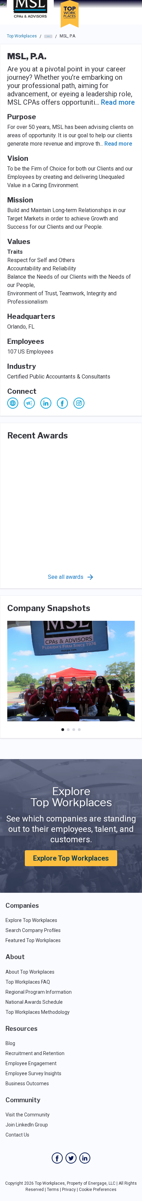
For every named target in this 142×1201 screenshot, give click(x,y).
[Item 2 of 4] (68, 729)
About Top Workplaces (30, 972)
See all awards (65, 577)
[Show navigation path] (48, 36)
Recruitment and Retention (35, 1053)
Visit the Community (28, 1114)
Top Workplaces (22, 36)
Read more (118, 102)
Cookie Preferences (97, 1189)
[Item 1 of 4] (62, 729)
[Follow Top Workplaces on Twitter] (71, 1158)
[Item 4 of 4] (79, 729)
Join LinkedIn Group (27, 1125)
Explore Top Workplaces (71, 858)
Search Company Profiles (33, 930)
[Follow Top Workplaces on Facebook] (57, 1158)
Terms (53, 1189)
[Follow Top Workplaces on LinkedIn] (84, 1158)
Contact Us (17, 1135)
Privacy (69, 1189)
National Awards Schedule (34, 1002)
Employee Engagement (31, 1063)
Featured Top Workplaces (33, 940)
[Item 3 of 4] (73, 729)
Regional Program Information (39, 992)
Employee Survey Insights (33, 1073)
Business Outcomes (27, 1083)
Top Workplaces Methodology (38, 1012)
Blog (10, 1043)
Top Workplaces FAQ (28, 982)
